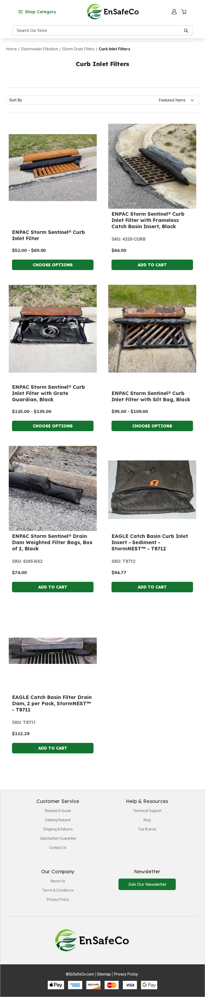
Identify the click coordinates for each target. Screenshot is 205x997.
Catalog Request (58, 820)
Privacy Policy (58, 899)
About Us (57, 881)
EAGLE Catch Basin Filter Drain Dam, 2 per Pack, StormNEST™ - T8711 (52, 703)
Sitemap (104, 974)
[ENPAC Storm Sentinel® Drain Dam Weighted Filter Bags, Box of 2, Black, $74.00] (53, 490)
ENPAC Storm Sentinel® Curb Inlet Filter (48, 235)
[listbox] (178, 100)
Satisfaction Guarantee (58, 838)
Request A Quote (58, 811)
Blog (147, 820)
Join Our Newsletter (147, 884)
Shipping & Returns (58, 829)
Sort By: (16, 100)
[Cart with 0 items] (183, 11)
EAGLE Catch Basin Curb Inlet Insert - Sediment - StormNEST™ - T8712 (150, 542)
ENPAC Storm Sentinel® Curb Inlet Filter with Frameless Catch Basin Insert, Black (148, 220)
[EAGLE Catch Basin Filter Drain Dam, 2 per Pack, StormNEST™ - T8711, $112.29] (53, 651)
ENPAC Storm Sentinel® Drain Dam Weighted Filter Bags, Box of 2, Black (52, 542)
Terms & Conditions (58, 890)
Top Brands (147, 829)
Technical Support (147, 811)
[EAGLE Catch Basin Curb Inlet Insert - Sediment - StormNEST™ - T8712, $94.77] (152, 490)
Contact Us (57, 848)
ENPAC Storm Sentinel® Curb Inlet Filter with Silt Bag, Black (151, 396)
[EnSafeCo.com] (113, 11)
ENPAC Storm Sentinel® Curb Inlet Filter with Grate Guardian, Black (48, 393)
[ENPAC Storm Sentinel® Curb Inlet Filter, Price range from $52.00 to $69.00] (53, 167)
